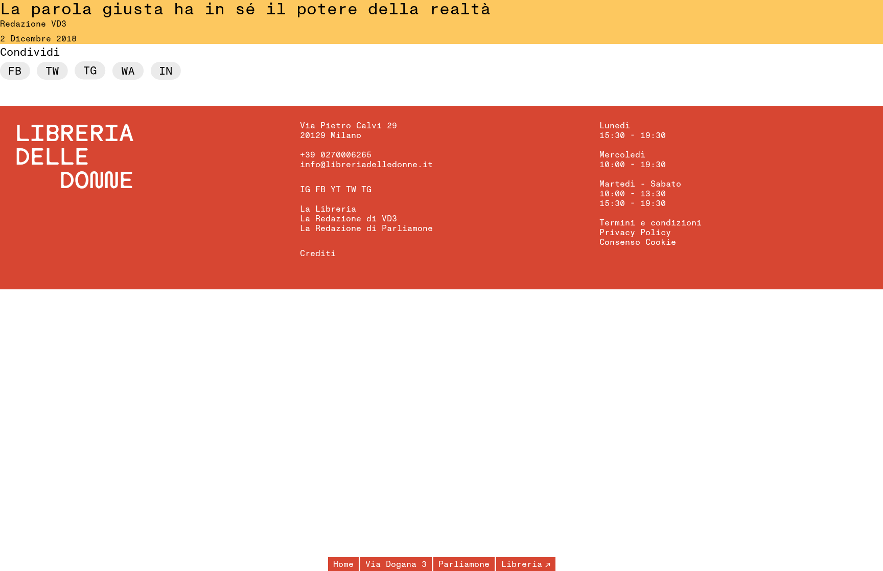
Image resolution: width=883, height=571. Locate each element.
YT (336, 190)
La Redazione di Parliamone (366, 228)
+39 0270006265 (335, 155)
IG (305, 190)
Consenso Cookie (637, 242)
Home (343, 564)
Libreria (521, 564)
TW (351, 190)
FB (320, 190)
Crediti (318, 253)
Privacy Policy (635, 233)
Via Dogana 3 (396, 564)
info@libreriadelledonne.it (366, 165)
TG (366, 190)
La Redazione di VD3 (348, 219)
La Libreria (328, 209)
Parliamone (464, 564)
